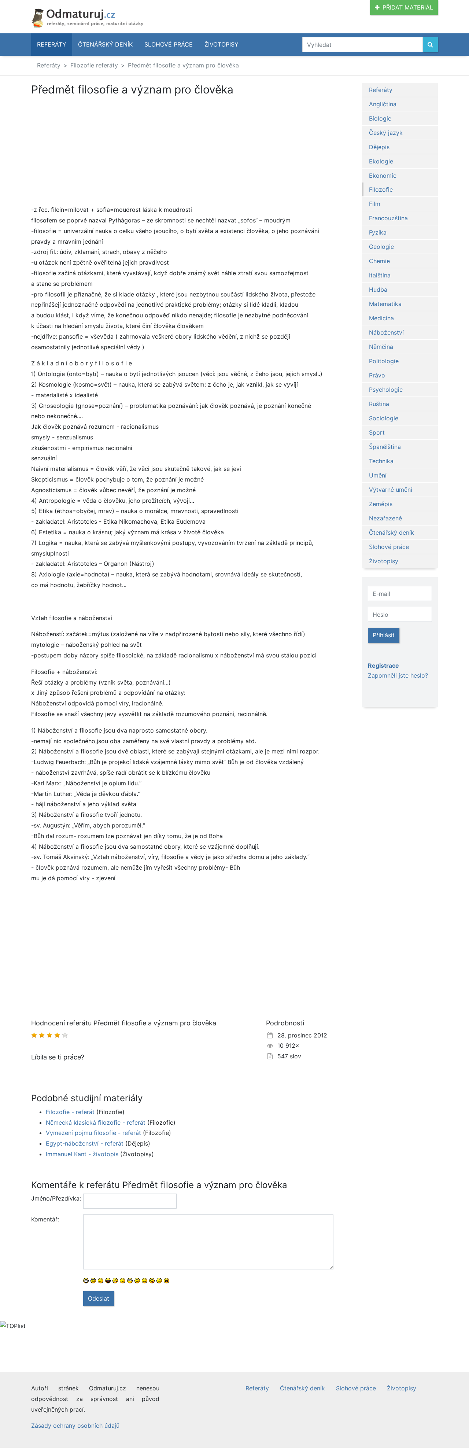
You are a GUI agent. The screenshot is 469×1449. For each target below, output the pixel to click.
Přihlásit (384, 635)
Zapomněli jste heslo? (398, 675)
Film (374, 203)
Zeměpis (380, 504)
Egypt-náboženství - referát (84, 1143)
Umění (378, 475)
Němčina (381, 346)
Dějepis (379, 147)
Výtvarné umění (390, 489)
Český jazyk (386, 132)
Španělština (385, 446)
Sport (377, 432)
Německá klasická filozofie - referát (95, 1122)
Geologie (381, 246)
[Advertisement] (92, 150)
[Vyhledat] (430, 44)
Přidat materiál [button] (408, 7)
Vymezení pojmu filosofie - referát (93, 1132)
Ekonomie (382, 175)
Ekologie (381, 161)
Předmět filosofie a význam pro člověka (183, 65)
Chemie (379, 261)
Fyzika (378, 232)
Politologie (384, 361)
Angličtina (382, 104)
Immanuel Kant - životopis (82, 1154)
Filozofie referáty (94, 65)
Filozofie (381, 189)
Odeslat (98, 1298)
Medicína (381, 318)
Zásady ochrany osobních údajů (75, 1425)
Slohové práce (168, 44)
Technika (381, 461)
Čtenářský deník (105, 44)
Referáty (51, 44)
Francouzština (388, 218)
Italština (380, 275)
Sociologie (383, 418)
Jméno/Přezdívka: (54, 1198)
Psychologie (386, 389)
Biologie (380, 118)
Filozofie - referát (70, 1112)
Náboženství (386, 332)
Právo (377, 375)
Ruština (379, 404)
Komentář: (45, 1219)
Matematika (385, 303)
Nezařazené (385, 518)
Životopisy (221, 44)
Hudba (378, 289)
